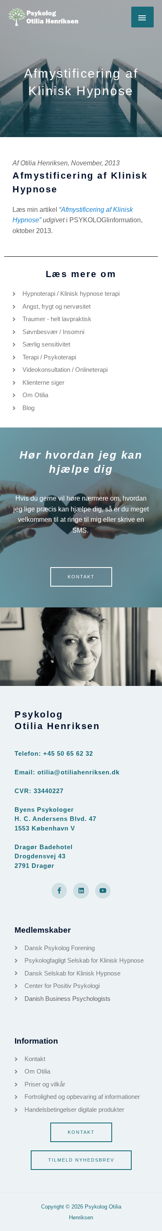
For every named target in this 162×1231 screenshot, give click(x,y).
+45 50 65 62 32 (68, 753)
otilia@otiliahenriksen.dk (78, 772)
